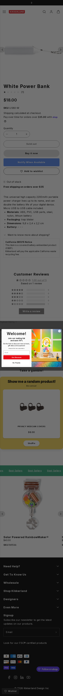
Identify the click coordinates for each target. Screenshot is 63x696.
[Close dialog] (59, 331)
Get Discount (16, 357)
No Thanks (16, 363)
